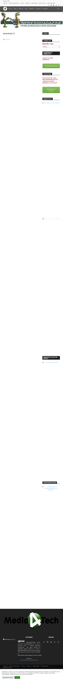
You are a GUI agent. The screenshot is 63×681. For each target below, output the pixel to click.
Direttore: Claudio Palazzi (14, 3)
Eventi (26, 8)
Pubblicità (31, 8)
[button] (58, 8)
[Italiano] (48, 43)
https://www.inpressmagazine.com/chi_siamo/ (30, 655)
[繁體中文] (43, 43)
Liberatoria (27, 3)
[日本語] (50, 43)
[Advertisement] (51, 345)
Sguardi (20, 8)
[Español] (52, 43)
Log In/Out (5, 3)
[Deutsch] (47, 43)
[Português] (51, 43)
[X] (59, 5)
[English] (44, 43)
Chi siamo (38, 8)
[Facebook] (48, 5)
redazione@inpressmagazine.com (29, 660)
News (15, 8)
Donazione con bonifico (51, 90)
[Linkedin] (54, 5)
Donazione (45, 8)
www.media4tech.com (23, 650)
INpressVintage (34, 3)
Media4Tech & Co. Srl (32, 644)
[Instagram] (51, 5)
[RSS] (56, 5)
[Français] (46, 43)
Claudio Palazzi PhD (51, 3)
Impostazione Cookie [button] (8, 677)
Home (10, 8)
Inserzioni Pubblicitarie (51, 66)
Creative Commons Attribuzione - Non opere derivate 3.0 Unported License (29, 647)
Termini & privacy (42, 3)
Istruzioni (22, 3)
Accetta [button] (17, 677)
